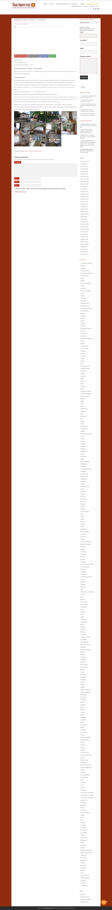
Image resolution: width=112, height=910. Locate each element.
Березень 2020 (85, 184)
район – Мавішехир (86, 767)
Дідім (82, 459)
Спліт (82, 817)
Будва (82, 381)
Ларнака (83, 627)
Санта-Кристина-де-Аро (87, 795)
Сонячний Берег (85, 812)
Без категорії (84, 348)
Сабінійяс (83, 782)
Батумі (82, 341)
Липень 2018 (84, 234)
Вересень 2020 (85, 179)
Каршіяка (83, 551)
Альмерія (83, 301)
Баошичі (83, 331)
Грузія (82, 441)
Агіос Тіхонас (84, 275)
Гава (82, 418)
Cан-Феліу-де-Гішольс (86, 263)
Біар (82, 363)
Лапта (82, 624)
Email (16, 182)
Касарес (83, 556)
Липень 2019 (84, 204)
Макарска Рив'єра (85, 644)
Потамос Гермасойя (86, 755)
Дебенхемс (84, 451)
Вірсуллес (83, 411)
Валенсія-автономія (86, 391)
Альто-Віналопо (85, 303)
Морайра (83, 677)
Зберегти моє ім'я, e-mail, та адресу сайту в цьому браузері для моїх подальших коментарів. (40, 188)
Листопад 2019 (85, 194)
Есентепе (83, 499)
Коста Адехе (84, 602)
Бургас (83, 388)
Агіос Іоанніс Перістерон (87, 273)
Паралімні (83, 717)
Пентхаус (83, 730)
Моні (82, 672)
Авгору (83, 265)
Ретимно (83, 772)
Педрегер (83, 725)
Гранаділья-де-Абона (86, 434)
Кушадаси (83, 619)
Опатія (82, 710)
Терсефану (84, 830)
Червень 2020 (84, 181)
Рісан (82, 780)
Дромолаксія (84, 476)
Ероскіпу (83, 496)
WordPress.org (85, 902)
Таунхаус (83, 825)
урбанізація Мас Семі (86, 853)
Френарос (83, 865)
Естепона (83, 501)
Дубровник (84, 479)
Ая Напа (83, 323)
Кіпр (82, 589)
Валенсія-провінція (86, 393)
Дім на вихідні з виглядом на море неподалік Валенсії (87, 137)
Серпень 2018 (84, 231)
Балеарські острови (86, 328)
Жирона (83, 504)
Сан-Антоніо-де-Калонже (87, 792)
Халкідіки (83, 868)
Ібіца (82, 514)
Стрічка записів (85, 897)
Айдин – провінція (86, 283)
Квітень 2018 (84, 241)
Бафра (82, 343)
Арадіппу (83, 313)
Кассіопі (83, 559)
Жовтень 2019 (84, 196)
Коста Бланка (84, 604)
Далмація (83, 449)
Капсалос (83, 546)
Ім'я (15, 178)
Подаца (83, 750)
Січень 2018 (84, 249)
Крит (82, 614)
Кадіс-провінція (85, 531)
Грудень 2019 (84, 191)
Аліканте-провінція (86, 291)
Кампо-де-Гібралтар (86, 541)
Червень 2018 (84, 236)
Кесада (83, 579)
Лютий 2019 (84, 216)
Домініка (83, 471)
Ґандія (82, 421)
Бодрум (83, 373)
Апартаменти (84, 311)
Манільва (83, 657)
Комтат (83, 594)
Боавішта (83, 371)
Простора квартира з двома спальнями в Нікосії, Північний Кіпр (88, 105)
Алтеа (82, 293)
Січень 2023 (84, 166)
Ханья (82, 870)
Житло (25, 151)
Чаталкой (83, 883)
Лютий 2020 (84, 186)
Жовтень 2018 (84, 226)
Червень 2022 (84, 169)
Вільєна (83, 406)
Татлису (83, 822)
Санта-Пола (84, 800)
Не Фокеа (83, 697)
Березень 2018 (85, 244)
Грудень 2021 (84, 174)
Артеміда (83, 316)
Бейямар (83, 351)
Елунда (83, 484)
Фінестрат (83, 860)
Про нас (51, 4)
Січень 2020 (84, 189)
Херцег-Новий (85, 875)
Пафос (82, 722)
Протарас (83, 762)
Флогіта (83, 863)
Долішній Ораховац (86, 469)
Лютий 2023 (84, 164)
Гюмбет (83, 444)
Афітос (83, 321)
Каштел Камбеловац (86, 577)
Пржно (83, 757)
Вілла (22, 151)
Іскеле (82, 521)
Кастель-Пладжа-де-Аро (87, 564)
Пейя (82, 727)
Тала (82, 820)
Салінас (83, 787)
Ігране (83, 516)
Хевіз (41, 151)
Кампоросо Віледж (86, 544)
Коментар (17, 162)
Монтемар (84, 674)
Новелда (83, 704)
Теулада (83, 835)
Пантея (83, 712)
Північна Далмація (86, 737)
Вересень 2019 (85, 199)
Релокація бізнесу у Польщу (79, 6)
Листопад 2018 (85, 224)
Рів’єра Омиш (84, 777)
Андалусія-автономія (86, 308)
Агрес (82, 278)
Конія (82, 597)
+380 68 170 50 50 (94, 6)
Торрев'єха (84, 837)
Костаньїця (84, 607)
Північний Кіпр (85, 740)
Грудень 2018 (84, 221)
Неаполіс (83, 699)
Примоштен (84, 760)
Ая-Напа (83, 326)
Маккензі (83, 647)
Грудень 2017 (84, 251)
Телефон (83, 40)
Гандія (82, 424)
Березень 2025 (85, 161)
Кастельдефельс (85, 567)
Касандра (83, 554)
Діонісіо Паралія (85, 461)
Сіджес (83, 807)
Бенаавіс (83, 353)
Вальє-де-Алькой (85, 396)
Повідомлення (85, 56)
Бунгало (83, 386)
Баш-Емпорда (84, 346)
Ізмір (82, 519)
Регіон (82, 770)
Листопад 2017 (85, 254)
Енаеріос (83, 491)
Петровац (83, 732)
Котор (82, 609)
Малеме (83, 652)
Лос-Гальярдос (85, 642)
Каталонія (83, 569)
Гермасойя (84, 429)
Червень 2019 (84, 206)
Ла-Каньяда (84, 622)
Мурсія (83, 687)
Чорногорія (84, 885)
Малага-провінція (85, 649)
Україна (83, 847)
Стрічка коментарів (86, 899)
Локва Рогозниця (85, 637)
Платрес (83, 745)
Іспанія (83, 524)
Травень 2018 (84, 239)
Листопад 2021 (85, 176)
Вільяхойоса (84, 408)
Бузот (82, 383)
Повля (82, 747)
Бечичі (83, 361)
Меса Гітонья (84, 664)
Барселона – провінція (87, 338)
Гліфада (83, 431)
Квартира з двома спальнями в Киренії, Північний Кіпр (88, 125)
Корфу (82, 599)
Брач (82, 378)
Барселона (84, 333)
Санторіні (83, 802)
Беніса (82, 358)
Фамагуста (84, 855)
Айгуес (83, 281)
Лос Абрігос (84, 639)
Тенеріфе (83, 827)
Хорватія (83, 880)
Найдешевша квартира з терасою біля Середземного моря (86, 131)
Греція (82, 439)
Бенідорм (83, 356)
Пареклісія (84, 720)
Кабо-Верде (84, 529)
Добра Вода (84, 464)
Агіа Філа (83, 268)
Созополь (83, 810)
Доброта (83, 466)
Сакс (82, 785)
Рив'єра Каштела (85, 775)
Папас (82, 715)
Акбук (82, 286)
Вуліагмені (84, 416)
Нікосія (83, 702)
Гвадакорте (84, 426)
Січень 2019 (84, 219)
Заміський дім (31, 151)
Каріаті (83, 549)
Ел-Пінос (83, 481)
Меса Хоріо (84, 667)
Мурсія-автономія (85, 689)
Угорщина (36, 151)
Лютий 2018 (84, 246)
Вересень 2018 (85, 229)
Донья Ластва (84, 474)
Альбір (83, 296)
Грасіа (82, 436)
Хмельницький (85, 878)
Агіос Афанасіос (85, 270)
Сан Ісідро (83, 790)
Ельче (82, 489)
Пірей (82, 742)
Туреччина (84, 840)
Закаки (83, 509)
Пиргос (83, 735)
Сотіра (82, 815)
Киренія (83, 584)
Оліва (82, 707)
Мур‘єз (83, 682)
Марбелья (83, 659)
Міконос (83, 669)
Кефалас (83, 582)
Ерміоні (83, 494)
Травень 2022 (84, 171)
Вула (82, 413)
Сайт (15, 185)
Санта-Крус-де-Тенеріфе (87, 797)
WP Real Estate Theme (48, 908)
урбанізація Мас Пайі (86, 850)
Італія (82, 526)
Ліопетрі (83, 632)
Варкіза (83, 398)
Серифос (83, 805)
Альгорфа (83, 298)
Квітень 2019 (84, 211)
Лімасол (83, 629)
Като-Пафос (84, 574)
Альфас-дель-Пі (85, 306)
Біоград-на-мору (85, 366)
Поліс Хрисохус (85, 752)
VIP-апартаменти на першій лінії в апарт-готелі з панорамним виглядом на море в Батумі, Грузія (88, 144)
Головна (45, 4)
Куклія (82, 617)
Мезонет (83, 662)
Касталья (83, 561)
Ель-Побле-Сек (85, 486)
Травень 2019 (84, 209)
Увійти (83, 894)
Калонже (83, 536)
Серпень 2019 (84, 201)
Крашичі (83, 612)
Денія (82, 454)
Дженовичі (84, 456)
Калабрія (83, 534)
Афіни (82, 318)
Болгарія (83, 376)
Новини (82, 4)
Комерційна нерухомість (87, 592)
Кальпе (83, 539)
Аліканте (83, 288)
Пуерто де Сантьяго (86, 765)
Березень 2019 (85, 214)
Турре (82, 842)
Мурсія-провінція (85, 692)
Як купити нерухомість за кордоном (66, 4)
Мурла (82, 684)
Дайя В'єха (84, 446)
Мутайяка (83, 694)
